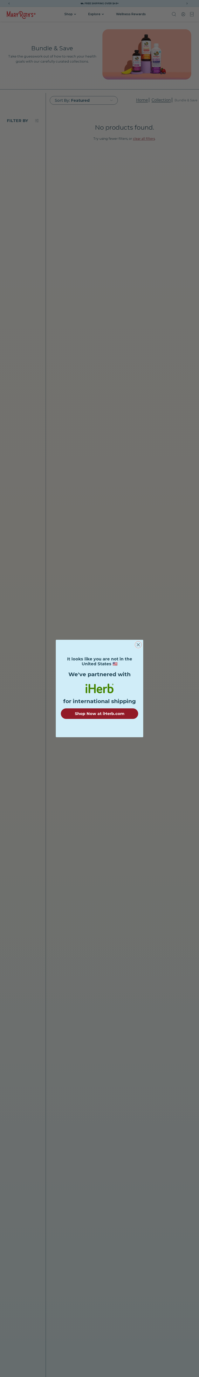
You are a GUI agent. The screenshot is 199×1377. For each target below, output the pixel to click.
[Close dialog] (138, 644)
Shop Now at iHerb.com (99, 713)
